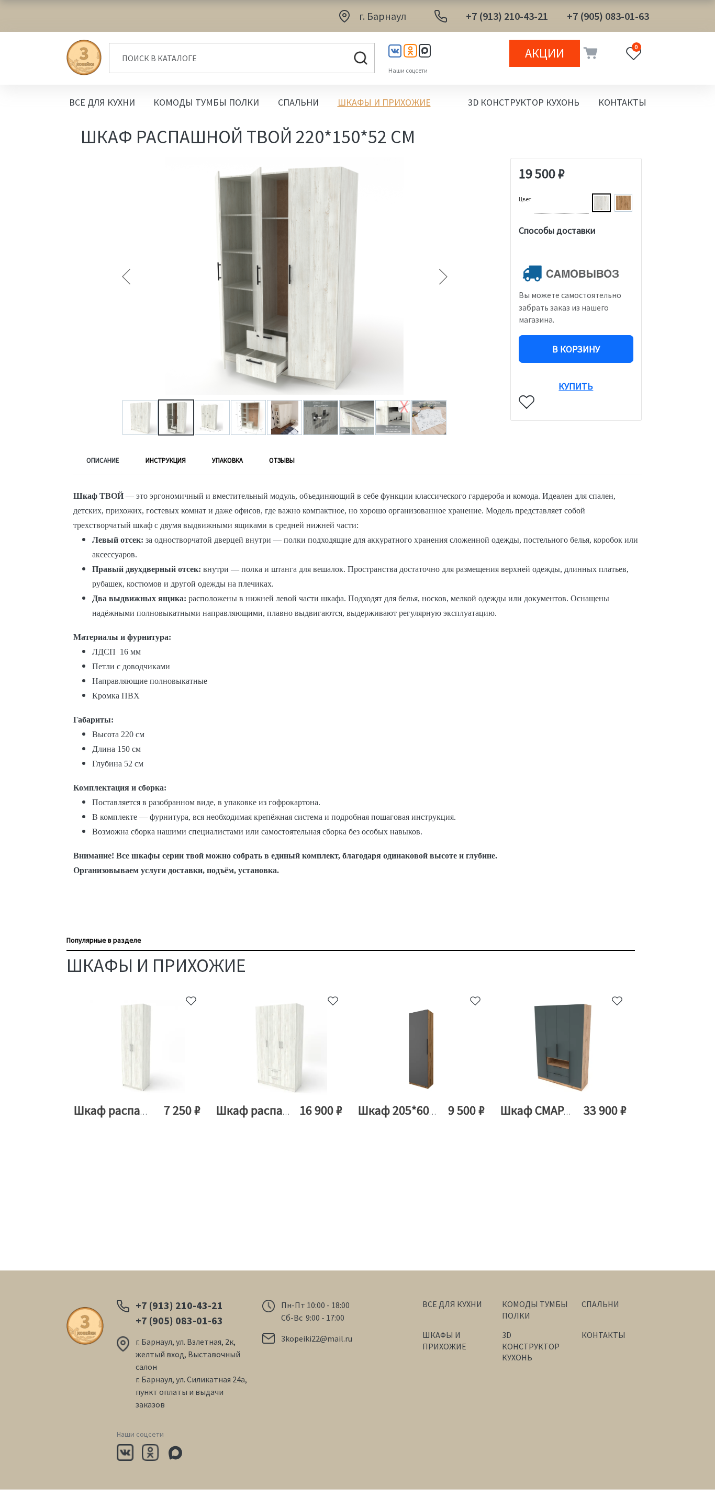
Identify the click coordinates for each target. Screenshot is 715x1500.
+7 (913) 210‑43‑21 (507, 15)
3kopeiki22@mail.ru (316, 1338)
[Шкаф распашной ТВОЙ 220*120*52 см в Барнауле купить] (279, 1047)
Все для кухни (102, 102)
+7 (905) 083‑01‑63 (608, 15)
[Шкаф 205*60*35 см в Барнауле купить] (421, 1047)
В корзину (576, 349)
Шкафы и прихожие (384, 102)
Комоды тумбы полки (206, 102)
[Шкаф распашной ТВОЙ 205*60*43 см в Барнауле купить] (137, 1047)
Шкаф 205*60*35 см (410, 1110)
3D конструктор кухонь (523, 102)
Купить (575, 383)
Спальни (298, 102)
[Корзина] (589, 53)
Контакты (622, 102)
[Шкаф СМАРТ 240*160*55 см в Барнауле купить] (564, 1047)
